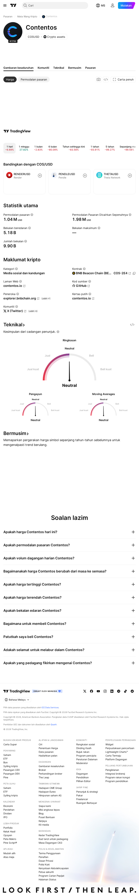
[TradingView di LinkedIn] (112, 691)
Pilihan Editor (83, 781)
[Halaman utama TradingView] (16, 691)
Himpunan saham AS (50, 795)
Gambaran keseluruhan (51, 766)
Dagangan (82, 773)
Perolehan (8, 809)
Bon (5, 762)
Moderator (82, 763)
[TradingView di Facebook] (91, 691)
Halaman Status (47, 879)
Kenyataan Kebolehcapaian (54, 868)
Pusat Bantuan (47, 817)
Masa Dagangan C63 (50, 842)
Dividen (7, 813)
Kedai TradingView (49, 835)
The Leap (44, 777)
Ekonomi (8, 805)
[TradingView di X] (84, 691)
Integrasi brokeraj (115, 773)
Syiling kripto (10, 766)
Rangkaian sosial (85, 744)
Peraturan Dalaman (86, 759)
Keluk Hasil (9, 831)
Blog (41, 813)
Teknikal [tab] (58, 67)
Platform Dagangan (116, 759)
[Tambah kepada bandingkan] (40, 175)
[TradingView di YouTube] (98, 691)
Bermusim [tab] (74, 67)
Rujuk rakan (82, 751)
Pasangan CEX (11, 769)
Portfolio (8, 827)
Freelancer (82, 799)
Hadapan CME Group (50, 787)
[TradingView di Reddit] (132, 691)
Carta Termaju (113, 755)
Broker (42, 769)
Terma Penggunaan (49, 853)
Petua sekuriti (46, 872)
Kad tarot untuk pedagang (53, 838)
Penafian (43, 857)
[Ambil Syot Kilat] (99, 79)
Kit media (44, 824)
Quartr (54, 724)
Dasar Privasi (46, 860)
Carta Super (10, 744)
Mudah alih (9, 853)
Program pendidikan (116, 781)
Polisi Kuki (44, 864)
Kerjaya (43, 820)
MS (103, 5)
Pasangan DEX (11, 773)
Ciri (40, 744)
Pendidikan (82, 777)
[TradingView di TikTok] (125, 691)
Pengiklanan (112, 769)
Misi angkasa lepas (49, 809)
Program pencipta (86, 755)
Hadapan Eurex (47, 791)
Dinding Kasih (83, 748)
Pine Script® (10, 842)
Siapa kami (45, 805)
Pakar (79, 795)
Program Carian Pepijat (51, 875)
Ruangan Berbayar (86, 802)
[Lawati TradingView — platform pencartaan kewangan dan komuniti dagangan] (17, 131)
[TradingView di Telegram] (118, 691)
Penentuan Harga (48, 748)
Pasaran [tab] (90, 67)
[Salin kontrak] (134, 273)
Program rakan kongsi (117, 777)
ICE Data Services (50, 707)
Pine (5, 777)
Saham (7, 754)
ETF (5, 758)
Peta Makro (9, 838)
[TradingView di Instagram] (105, 691)
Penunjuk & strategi (87, 791)
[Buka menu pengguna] (112, 5)
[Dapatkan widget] (106, 79)
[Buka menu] (5, 5)
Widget (109, 744)
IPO (5, 817)
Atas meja (8, 857)
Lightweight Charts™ (116, 751)
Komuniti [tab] (43, 67)
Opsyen (7, 835)
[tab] (10, 79)
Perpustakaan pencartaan (119, 748)
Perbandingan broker (50, 773)
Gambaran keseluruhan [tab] (18, 67)
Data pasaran (46, 751)
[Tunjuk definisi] (31, 214)
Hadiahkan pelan (48, 755)
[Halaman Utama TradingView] (13, 5)
